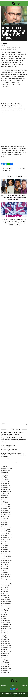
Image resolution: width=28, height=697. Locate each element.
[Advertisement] (14, 95)
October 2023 (6, 466)
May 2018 (5, 591)
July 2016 (5, 632)
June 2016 (5, 634)
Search (25, 424)
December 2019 (6, 555)
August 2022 (6, 493)
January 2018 (6, 599)
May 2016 (5, 636)
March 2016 (5, 639)
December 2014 (6, 668)
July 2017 (5, 610)
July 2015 (5, 655)
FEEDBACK (24, 685)
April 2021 (5, 524)
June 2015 (5, 657)
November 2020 (6, 533)
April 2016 (5, 637)
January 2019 (6, 576)
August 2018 (5, 585)
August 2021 (5, 516)
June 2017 (5, 612)
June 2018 (5, 589)
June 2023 (5, 474)
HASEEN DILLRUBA (20, 168)
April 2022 (5, 501)
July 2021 (5, 518)
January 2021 (6, 530)
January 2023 (6, 483)
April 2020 (5, 547)
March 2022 (5, 503)
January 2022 (6, 506)
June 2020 (5, 543)
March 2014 (5, 672)
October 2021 (6, 512)
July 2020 (5, 541)
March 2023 (5, 479)
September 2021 (7, 514)
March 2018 (5, 595)
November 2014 (6, 670)
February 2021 (6, 528)
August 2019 (5, 562)
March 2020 (5, 549)
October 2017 (6, 605)
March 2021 (5, 526)
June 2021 (5, 520)
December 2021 (6, 508)
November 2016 (6, 624)
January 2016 (6, 643)
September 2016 (7, 628)
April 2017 (5, 616)
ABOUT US (3, 685)
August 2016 (5, 630)
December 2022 (6, 485)
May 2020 (5, 545)
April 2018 (5, 593)
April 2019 (5, 570)
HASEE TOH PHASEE (7, 168)
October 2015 (6, 649)
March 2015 (5, 663)
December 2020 (6, 531)
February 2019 (6, 574)
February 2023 (6, 481)
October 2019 (6, 558)
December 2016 (6, 622)
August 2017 (5, 609)
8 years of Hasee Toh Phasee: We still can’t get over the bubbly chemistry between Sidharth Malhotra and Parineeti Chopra (14, 222)
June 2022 (5, 497)
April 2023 (5, 477)
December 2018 (6, 578)
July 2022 (5, 495)
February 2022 (6, 504)
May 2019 (5, 568)
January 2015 (6, 666)
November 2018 (6, 580)
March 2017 (5, 618)
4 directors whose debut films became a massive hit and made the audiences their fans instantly (14, 197)
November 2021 (6, 510)
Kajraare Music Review (8, 445)
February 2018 (6, 597)
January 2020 (6, 553)
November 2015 (6, 647)
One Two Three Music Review (10, 449)
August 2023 (6, 470)
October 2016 (6, 626)
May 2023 (5, 476)
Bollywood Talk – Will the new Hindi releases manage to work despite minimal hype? (13, 439)
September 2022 (7, 491)
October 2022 (6, 489)
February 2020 (6, 551)
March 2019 (5, 572)
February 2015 (6, 664)
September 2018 (7, 583)
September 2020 (7, 537)
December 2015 (6, 645)
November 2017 (6, 603)
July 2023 (5, 472)
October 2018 (6, 582)
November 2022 (6, 487)
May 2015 (5, 659)
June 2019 (5, 566)
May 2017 (5, 614)
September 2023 (7, 468)
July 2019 (5, 564)
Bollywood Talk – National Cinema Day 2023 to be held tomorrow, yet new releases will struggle (14, 455)
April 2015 (5, 661)
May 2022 (5, 499)
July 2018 (5, 587)
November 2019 (6, 556)
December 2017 (6, 601)
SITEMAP (14, 685)
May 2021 (5, 522)
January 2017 (6, 620)
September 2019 (7, 560)
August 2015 (5, 653)
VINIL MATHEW (6, 170)
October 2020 (6, 535)
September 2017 (7, 607)
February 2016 (6, 641)
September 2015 (7, 651)
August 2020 (6, 539)
